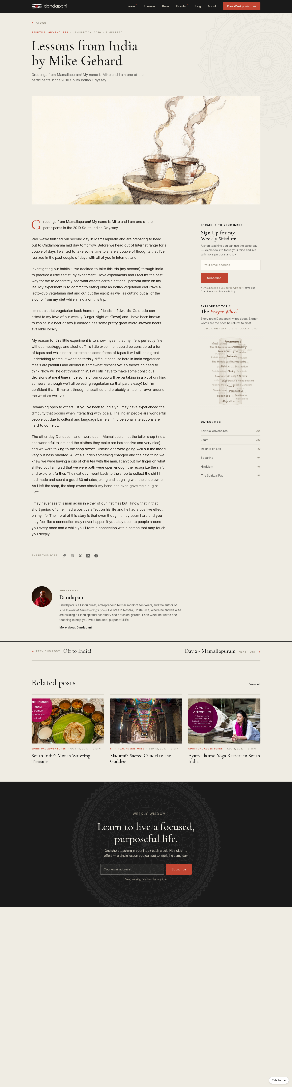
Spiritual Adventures (50, 32)
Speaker (149, 6)
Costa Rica (242, 398)
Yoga (224, 381)
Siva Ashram (220, 390)
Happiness (224, 395)
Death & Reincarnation (241, 380)
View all (254, 684)
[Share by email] (72, 555)
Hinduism (230, 466)
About (212, 6)
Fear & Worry (226, 351)
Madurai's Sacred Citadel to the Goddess (140, 758)
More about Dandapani (75, 627)
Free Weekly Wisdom (241, 6)
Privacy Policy (227, 291)
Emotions (220, 375)
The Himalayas (221, 361)
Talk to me (279, 1080)
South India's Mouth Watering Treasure (61, 758)
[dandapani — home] (49, 6)
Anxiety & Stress (237, 376)
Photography (238, 361)
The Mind (242, 352)
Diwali (230, 386)
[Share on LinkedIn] (88, 555)
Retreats (232, 356)
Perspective (237, 391)
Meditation (219, 343)
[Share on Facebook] (96, 555)
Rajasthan (230, 401)
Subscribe (214, 278)
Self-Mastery (219, 371)
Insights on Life (230, 448)
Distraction (241, 366)
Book (165, 6)
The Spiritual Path (230, 475)
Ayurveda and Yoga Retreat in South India (224, 758)
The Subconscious (221, 347)
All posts (41, 22)
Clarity (231, 371)
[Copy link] (64, 555)
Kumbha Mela (219, 384)
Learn (132, 5)
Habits (225, 366)
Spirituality (239, 347)
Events (182, 5)
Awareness (233, 341)
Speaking (230, 457)
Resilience (241, 395)
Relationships (219, 357)
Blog (197, 6)
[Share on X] (80, 555)
